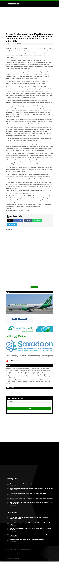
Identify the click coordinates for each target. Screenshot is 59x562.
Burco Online (9, 370)
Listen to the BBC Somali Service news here (18, 391)
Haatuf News (21, 373)
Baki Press (19, 368)
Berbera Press (35, 368)
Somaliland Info (45, 377)
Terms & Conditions (24, 554)
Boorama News (44, 368)
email (28, 220)
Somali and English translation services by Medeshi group (29, 356)
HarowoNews (41, 373)
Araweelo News (10, 368)
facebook (19, 220)
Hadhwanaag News (31, 373)
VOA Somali (9, 393)
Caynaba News (18, 370)
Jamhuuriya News (18, 375)
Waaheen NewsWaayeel (36, 381)
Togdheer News (10, 381)
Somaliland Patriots (22, 379)
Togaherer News (43, 379)
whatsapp (38, 220)
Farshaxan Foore (28, 370)
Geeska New (13, 373)
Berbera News (26, 368)
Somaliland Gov (10, 379)
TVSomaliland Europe (22, 381)
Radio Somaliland (25, 377)
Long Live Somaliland (30, 375)
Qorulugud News (14, 377)
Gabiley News (38, 370)
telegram (13, 224)
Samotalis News (36, 377)
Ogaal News (40, 375)
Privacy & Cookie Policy (12, 554)
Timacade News (33, 379)
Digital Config (19, 558)
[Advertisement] (29, 22)
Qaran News (11, 43)
